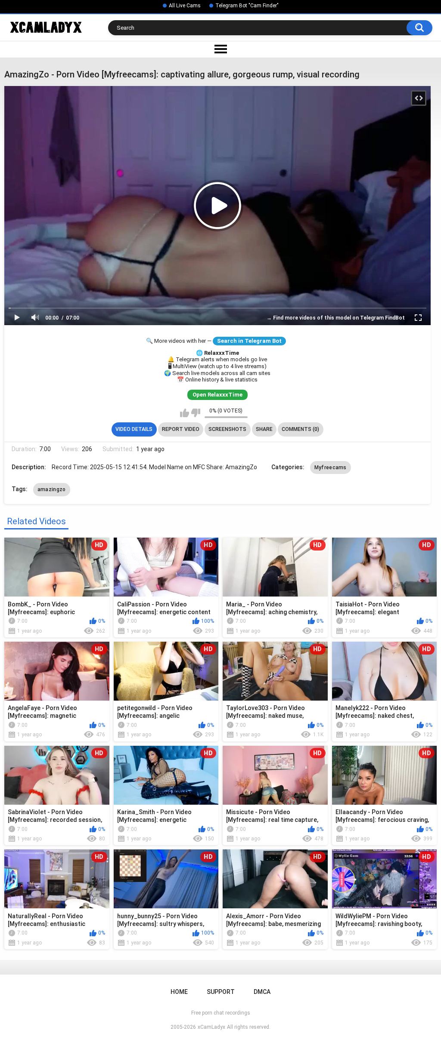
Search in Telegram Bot (249, 341)
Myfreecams (330, 467)
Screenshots (227, 429)
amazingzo (51, 489)
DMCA (262, 991)
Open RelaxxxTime (217, 394)
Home (179, 991)
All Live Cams (185, 6)
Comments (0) (300, 429)
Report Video (180, 429)
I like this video (184, 413)
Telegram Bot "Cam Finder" (247, 6)
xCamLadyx (211, 1027)
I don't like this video (195, 413)
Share (264, 429)
